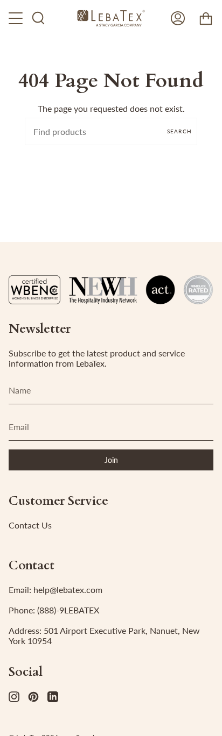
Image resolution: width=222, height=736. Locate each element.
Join (111, 460)
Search (179, 131)
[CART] (205, 18)
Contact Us (30, 525)
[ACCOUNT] (177, 18)
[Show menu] (17, 18)
